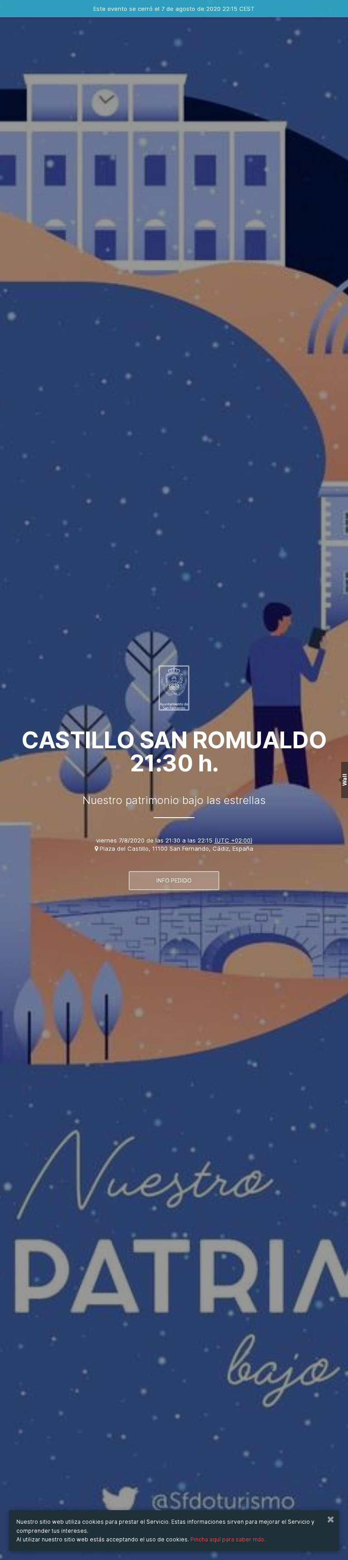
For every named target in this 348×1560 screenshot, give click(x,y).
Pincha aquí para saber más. (228, 1539)
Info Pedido (174, 880)
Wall (344, 780)
